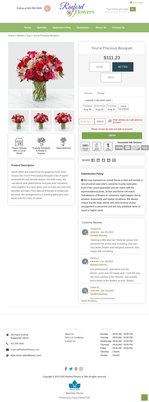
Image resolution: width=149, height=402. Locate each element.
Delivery (88, 93)
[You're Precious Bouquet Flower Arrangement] (18, 120)
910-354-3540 (17, 343)
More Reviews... (90, 301)
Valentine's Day (61, 27)
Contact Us (118, 27)
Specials (42, 27)
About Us (101, 27)
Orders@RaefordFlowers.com (25, 349)
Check (100, 121)
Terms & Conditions (74, 337)
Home (27, 27)
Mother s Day (24, 35)
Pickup (100, 93)
